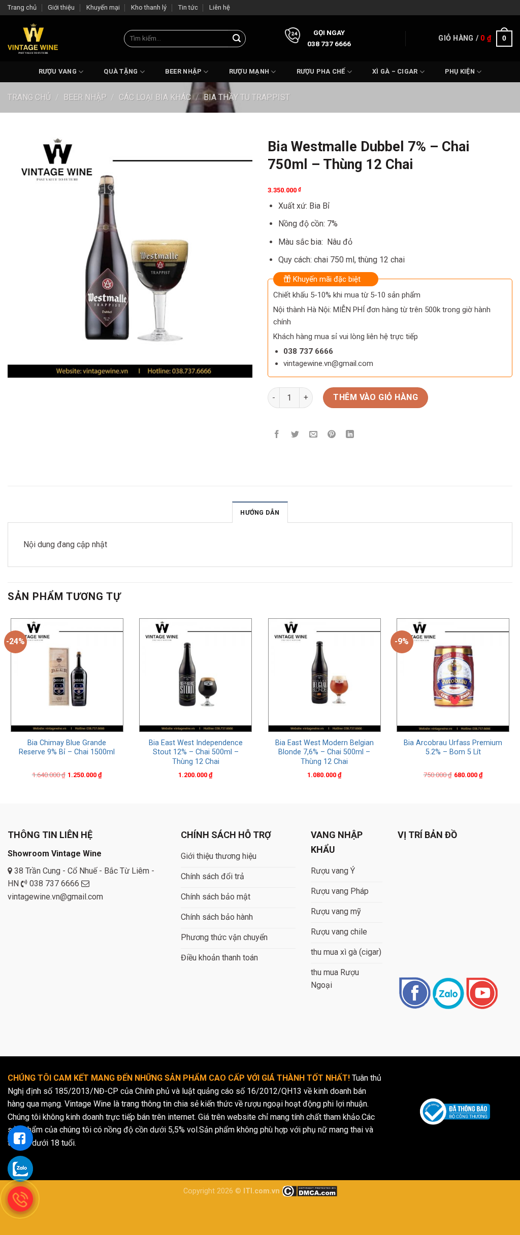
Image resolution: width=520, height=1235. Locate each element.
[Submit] (236, 38)
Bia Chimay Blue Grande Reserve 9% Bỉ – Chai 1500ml (67, 748)
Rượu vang (58, 71)
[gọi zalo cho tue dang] (20, 1168)
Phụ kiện (460, 71)
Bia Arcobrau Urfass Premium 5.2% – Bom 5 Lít (453, 748)
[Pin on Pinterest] (331, 435)
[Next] (511, 708)
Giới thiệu (61, 7)
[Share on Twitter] (295, 435)
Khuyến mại (103, 7)
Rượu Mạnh (249, 71)
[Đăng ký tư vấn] (20, 1138)
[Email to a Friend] (313, 435)
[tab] (259, 512)
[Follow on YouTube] (482, 994)
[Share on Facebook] (277, 435)
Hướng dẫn (259, 512)
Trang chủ (22, 7)
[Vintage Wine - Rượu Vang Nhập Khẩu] (33, 38)
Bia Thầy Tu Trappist (247, 97)
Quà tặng (121, 71)
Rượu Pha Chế (321, 71)
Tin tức (188, 7)
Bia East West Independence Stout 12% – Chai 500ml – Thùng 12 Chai (196, 752)
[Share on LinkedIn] (350, 435)
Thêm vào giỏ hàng (375, 397)
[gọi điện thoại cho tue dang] (20, 1199)
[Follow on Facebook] (415, 994)
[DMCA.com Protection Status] (309, 1191)
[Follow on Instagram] (448, 994)
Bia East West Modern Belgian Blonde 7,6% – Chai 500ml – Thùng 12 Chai (324, 752)
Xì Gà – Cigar (394, 71)
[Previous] (8, 708)
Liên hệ (219, 7)
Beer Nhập (183, 71)
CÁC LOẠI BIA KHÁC (155, 97)
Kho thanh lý (149, 7)
